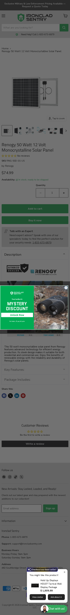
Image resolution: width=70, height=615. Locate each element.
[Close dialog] (66, 287)
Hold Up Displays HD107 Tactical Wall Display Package (51, 584)
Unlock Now (17, 315)
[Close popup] (64, 572)
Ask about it (56, 597)
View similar (37, 597)
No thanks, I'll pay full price (17, 321)
